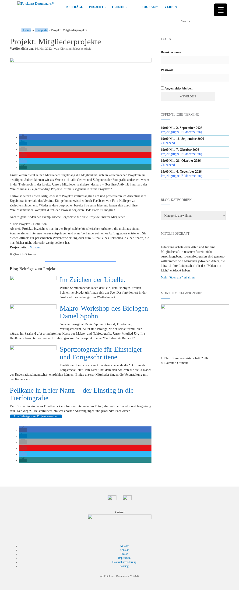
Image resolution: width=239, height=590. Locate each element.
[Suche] (227, 21)
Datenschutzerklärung (124, 562)
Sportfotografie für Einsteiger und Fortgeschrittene (101, 353)
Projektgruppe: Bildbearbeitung (181, 132)
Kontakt (124, 550)
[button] (23, 137)
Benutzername (171, 52)
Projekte (97, 7)
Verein (171, 7)
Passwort (167, 70)
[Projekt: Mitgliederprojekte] (80, 93)
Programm (149, 7)
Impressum (124, 557)
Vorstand (35, 247)
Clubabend (168, 143)
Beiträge (74, 7)
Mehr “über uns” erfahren (178, 277)
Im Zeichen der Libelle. (92, 279)
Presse (124, 554)
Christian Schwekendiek (75, 48)
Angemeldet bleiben (178, 88)
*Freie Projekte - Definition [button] (28, 224)
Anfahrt (124, 546)
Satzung (124, 566)
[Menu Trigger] (220, 9)
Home (27, 30)
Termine (119, 7)
